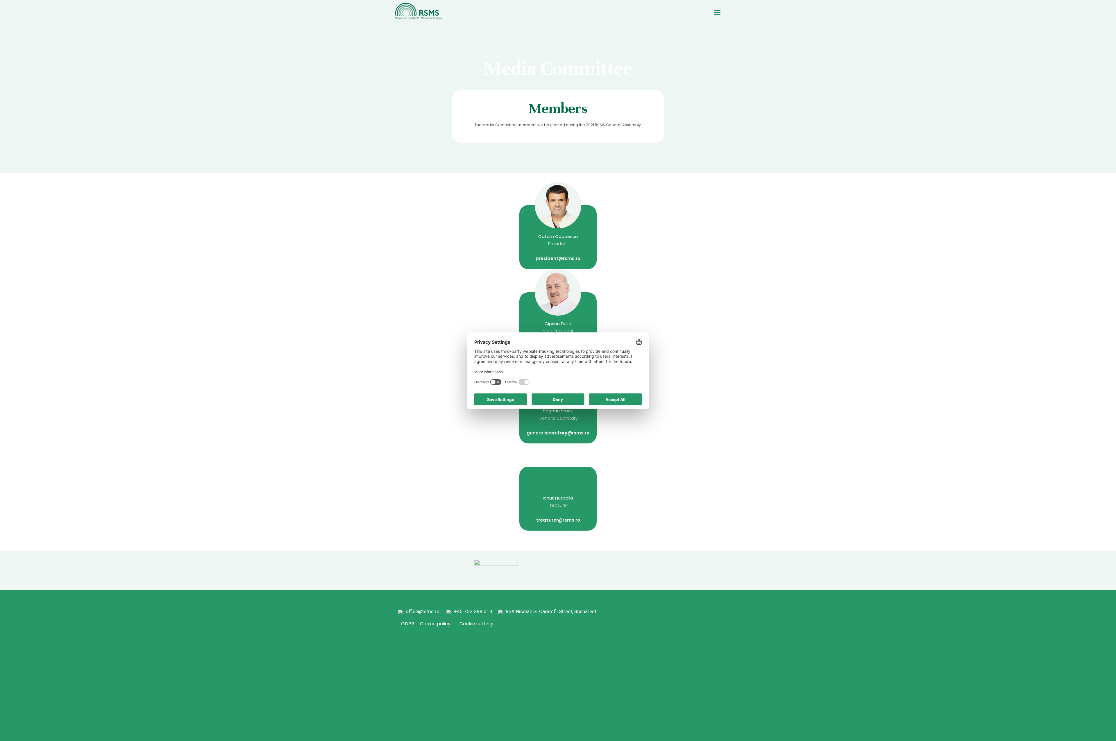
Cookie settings (477, 623)
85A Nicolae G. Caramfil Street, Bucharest (551, 611)
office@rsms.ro (422, 611)
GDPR (407, 623)
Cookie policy (435, 623)
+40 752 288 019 (475, 611)
